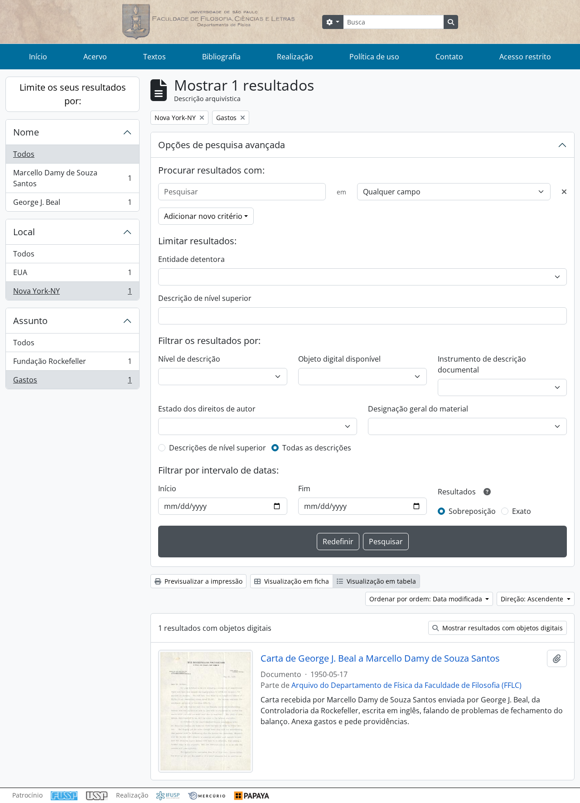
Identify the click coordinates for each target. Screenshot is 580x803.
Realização (295, 57)
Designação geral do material (418, 409)
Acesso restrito (525, 57)
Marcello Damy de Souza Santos (72, 178)
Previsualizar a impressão (202, 581)
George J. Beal (72, 204)
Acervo (95, 57)
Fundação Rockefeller (72, 363)
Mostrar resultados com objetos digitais (501, 628)
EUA (72, 274)
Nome (26, 132)
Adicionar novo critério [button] (203, 216)
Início (38, 57)
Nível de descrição (189, 359)
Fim (304, 488)
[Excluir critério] (564, 191)
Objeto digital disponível (339, 359)
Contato (449, 57)
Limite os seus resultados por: (72, 94)
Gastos (72, 382)
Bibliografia (221, 57)
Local (24, 232)
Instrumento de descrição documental (482, 364)
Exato (521, 511)
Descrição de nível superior (204, 298)
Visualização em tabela (380, 581)
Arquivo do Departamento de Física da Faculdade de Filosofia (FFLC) (406, 685)
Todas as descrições (316, 448)
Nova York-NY (72, 293)
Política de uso (374, 57)
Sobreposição (472, 511)
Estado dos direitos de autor (207, 409)
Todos (23, 154)
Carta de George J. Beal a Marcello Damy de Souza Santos (380, 658)
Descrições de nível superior (217, 448)
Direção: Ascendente (533, 599)
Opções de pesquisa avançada (221, 145)
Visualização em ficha (295, 581)
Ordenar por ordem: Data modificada (426, 599)
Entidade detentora (191, 259)
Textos (154, 57)
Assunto (30, 320)
